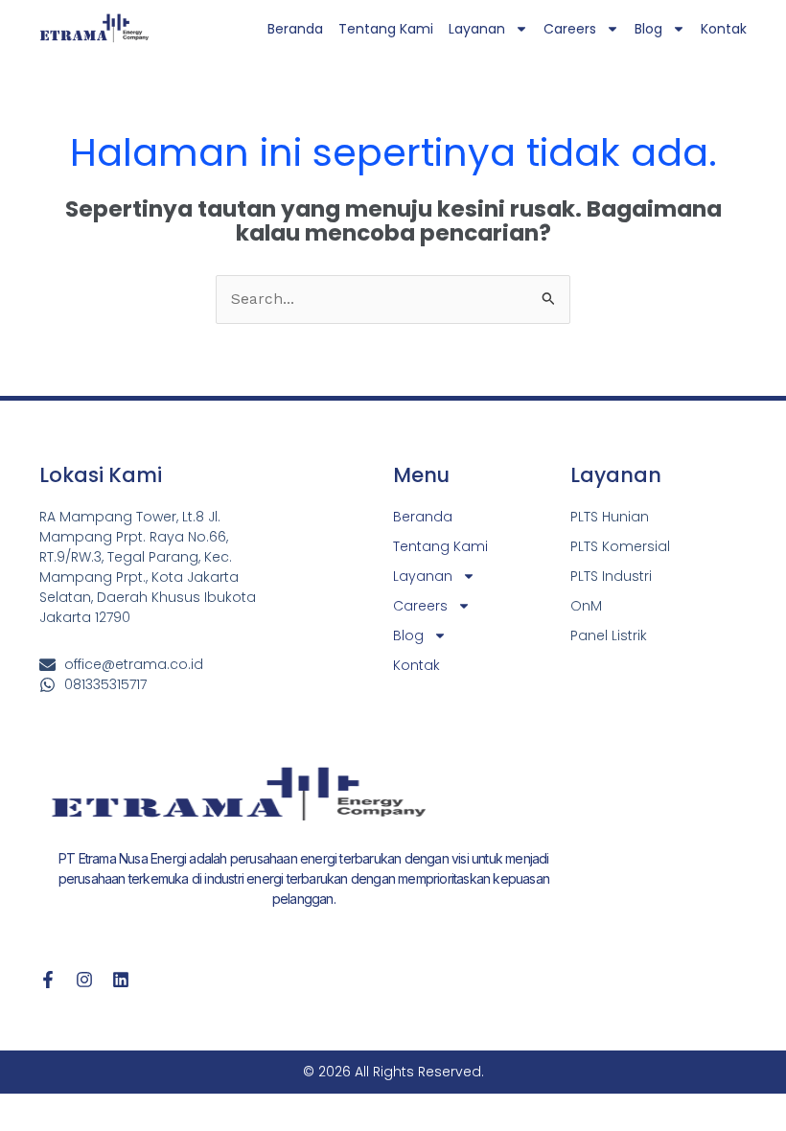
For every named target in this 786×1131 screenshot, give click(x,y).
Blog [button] (648, 28)
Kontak (724, 28)
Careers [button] (569, 28)
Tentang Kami (385, 28)
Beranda (295, 28)
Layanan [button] (477, 28)
